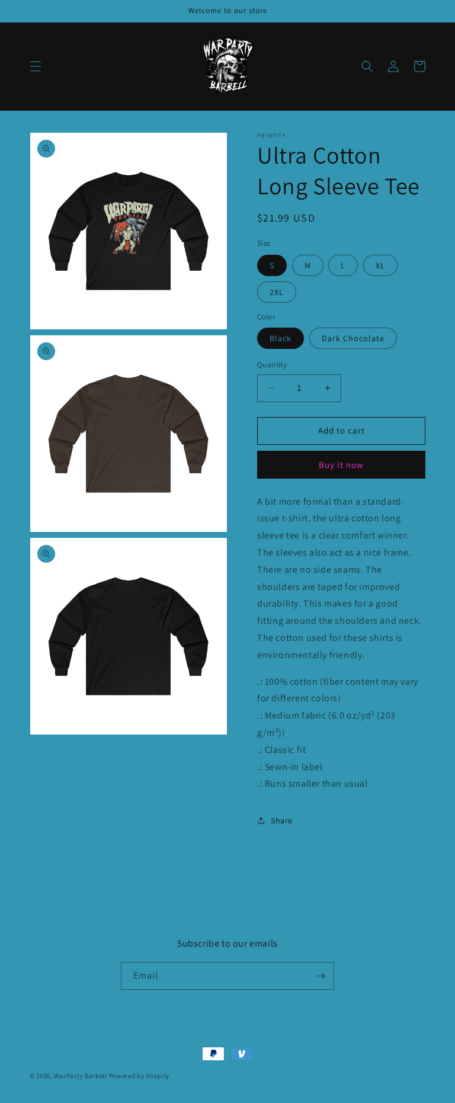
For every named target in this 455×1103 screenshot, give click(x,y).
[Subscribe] (320, 976)
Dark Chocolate (353, 338)
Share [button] (282, 820)
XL (380, 265)
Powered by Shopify (139, 1076)
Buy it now (341, 464)
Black (280, 338)
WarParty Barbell (80, 1076)
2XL (277, 292)
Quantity (272, 365)
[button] (36, 66)
